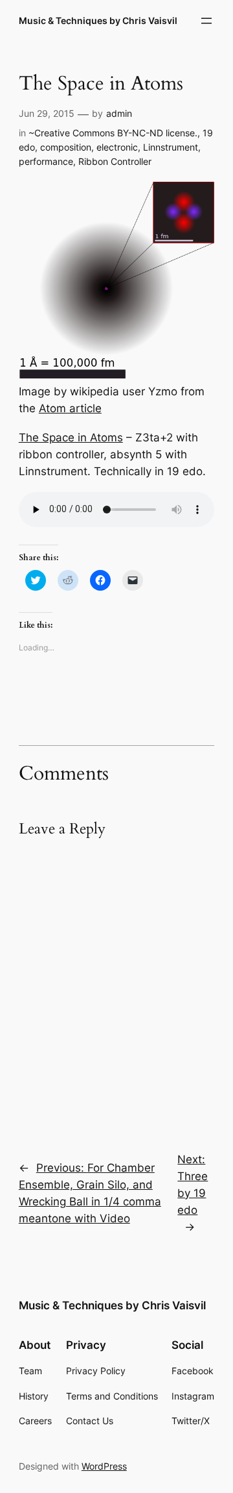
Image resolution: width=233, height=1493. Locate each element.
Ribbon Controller (114, 161)
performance (46, 161)
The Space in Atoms (71, 437)
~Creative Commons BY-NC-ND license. (112, 132)
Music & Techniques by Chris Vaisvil (98, 20)
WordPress (104, 1466)
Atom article (70, 408)
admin (119, 113)
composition (65, 147)
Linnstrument (170, 147)
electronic (117, 147)
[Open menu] (206, 21)
